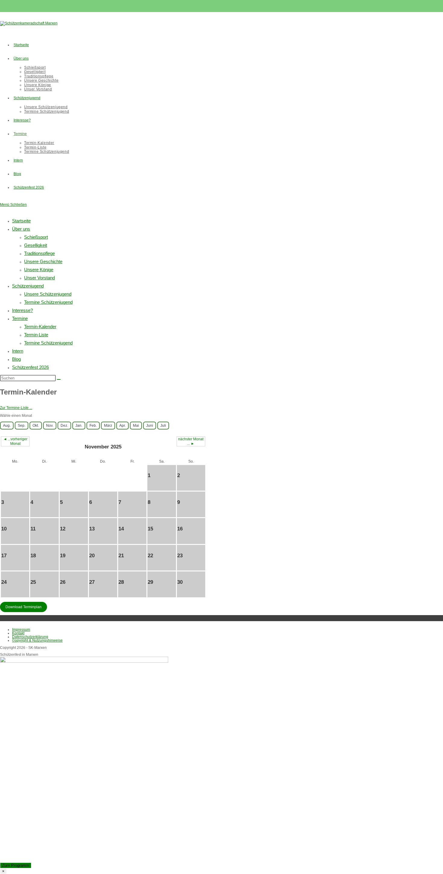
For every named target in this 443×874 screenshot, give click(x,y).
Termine (20, 318)
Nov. (49, 425)
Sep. (21, 425)
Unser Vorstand (39, 277)
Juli (163, 425)
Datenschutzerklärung (30, 637)
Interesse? (22, 310)
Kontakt (18, 633)
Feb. (93, 425)
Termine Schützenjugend (48, 302)
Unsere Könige (38, 269)
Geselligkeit (35, 245)
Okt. (36, 425)
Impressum (21, 629)
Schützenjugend (28, 285)
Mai (136, 425)
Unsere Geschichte (43, 261)
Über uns (21, 228)
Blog (16, 359)
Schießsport (36, 237)
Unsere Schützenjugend (47, 294)
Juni (149, 425)
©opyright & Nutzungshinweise (37, 640)
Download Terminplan (23, 607)
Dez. (64, 425)
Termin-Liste (36, 334)
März (108, 425)
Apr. (122, 425)
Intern (17, 351)
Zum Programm (15, 865)
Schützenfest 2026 (30, 367)
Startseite (21, 220)
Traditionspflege (39, 253)
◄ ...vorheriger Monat (15, 441)
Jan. (78, 425)
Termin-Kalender (40, 326)
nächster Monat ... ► (190, 441)
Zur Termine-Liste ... (16, 408)
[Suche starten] (59, 379)
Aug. (7, 425)
